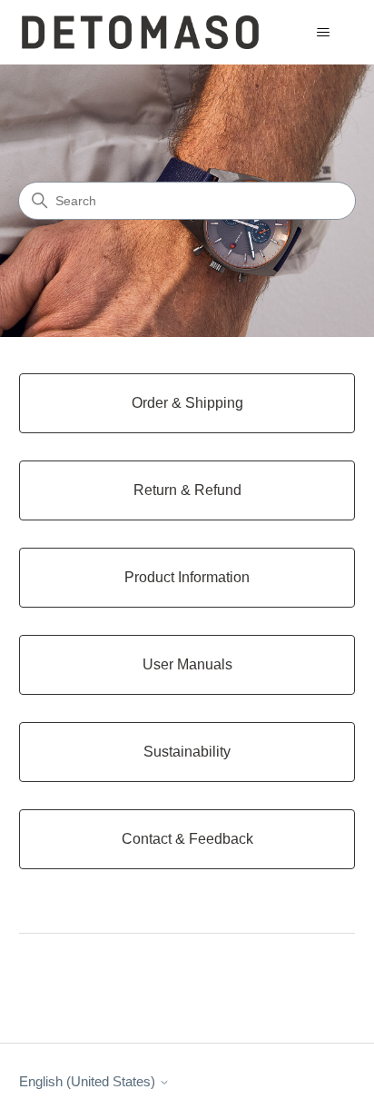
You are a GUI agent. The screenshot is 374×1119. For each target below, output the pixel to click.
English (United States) (89, 1081)
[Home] (140, 32)
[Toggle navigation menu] (322, 32)
